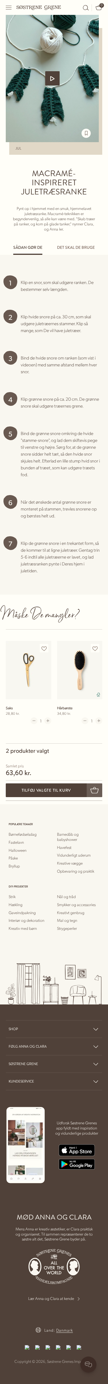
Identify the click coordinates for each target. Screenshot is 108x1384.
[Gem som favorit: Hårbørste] (95, 648)
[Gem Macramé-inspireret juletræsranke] (86, 133)
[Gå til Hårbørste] (80, 670)
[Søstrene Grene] (38, 7)
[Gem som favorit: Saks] (44, 648)
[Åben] (9, 7)
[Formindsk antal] (34, 720)
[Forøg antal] (47, 720)
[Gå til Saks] (28, 670)
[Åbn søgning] (85, 7)
